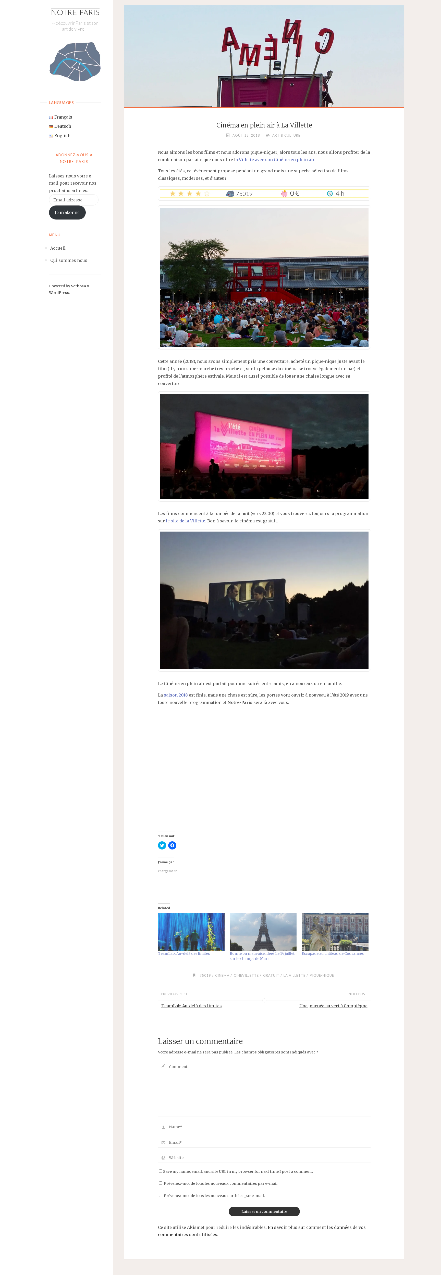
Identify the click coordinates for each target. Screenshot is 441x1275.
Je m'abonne (67, 212)
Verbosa (78, 286)
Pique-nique (322, 975)
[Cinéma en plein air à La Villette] (264, 103)
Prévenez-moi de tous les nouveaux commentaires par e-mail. (221, 1183)
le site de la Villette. (186, 520)
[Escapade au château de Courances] (335, 932)
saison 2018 (176, 695)
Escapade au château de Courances (333, 953)
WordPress (59, 292)
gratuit (271, 975)
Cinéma (222, 975)
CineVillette (246, 975)
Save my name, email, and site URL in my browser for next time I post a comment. (238, 1171)
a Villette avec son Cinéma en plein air (275, 159)
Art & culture (286, 135)
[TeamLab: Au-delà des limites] (191, 932)
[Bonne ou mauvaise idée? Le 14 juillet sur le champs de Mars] (263, 932)
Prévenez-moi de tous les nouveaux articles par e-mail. (214, 1195)
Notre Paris (75, 13)
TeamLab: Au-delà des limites (184, 953)
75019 (205, 975)
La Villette (294, 975)
